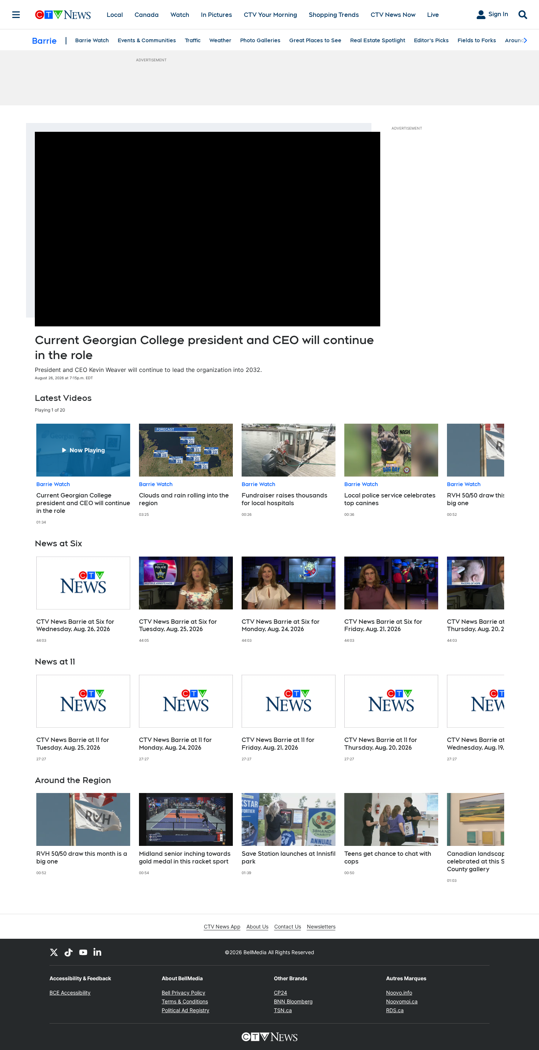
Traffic (193, 40)
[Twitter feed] (54, 952)
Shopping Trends (334, 14)
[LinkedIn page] (98, 952)
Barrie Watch (92, 40)
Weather (220, 40)
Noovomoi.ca (402, 1001)
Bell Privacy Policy (183, 992)
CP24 (280, 992)
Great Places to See (315, 40)
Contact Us (287, 926)
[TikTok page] (68, 952)
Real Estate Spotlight (377, 40)
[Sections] (16, 14)
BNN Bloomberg (293, 1001)
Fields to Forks (477, 40)
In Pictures (216, 14)
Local (115, 14)
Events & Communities (147, 40)
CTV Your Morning (270, 14)
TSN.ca (283, 1010)
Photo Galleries (260, 40)
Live (433, 14)
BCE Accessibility (70, 992)
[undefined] (83, 474)
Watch (179, 14)
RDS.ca (395, 1010)
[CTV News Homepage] (63, 14)
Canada (147, 14)
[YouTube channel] (83, 952)
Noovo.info (399, 992)
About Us (257, 926)
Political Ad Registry (185, 1010)
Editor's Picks (431, 40)
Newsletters (321, 926)
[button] (489, 474)
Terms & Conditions (185, 1001)
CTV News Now (393, 14)
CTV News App (222, 926)
